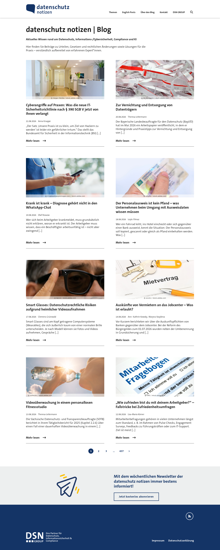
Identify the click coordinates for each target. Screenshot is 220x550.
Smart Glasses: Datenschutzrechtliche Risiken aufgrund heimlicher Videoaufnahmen (61, 307)
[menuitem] (179, 12)
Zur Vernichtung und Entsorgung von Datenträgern (144, 107)
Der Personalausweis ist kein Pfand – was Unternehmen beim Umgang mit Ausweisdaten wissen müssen (152, 207)
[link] (128, 12)
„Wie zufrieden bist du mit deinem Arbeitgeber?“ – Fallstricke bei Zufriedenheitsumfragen (155, 404)
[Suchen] (191, 12)
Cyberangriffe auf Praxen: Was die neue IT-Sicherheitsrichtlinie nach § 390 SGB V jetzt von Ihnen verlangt (62, 109)
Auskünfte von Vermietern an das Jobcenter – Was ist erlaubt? (154, 307)
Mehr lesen (33, 141)
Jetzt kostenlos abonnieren (136, 496)
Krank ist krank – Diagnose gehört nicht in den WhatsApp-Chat (61, 205)
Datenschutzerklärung (181, 540)
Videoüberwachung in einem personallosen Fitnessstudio (59, 404)
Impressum (158, 540)
